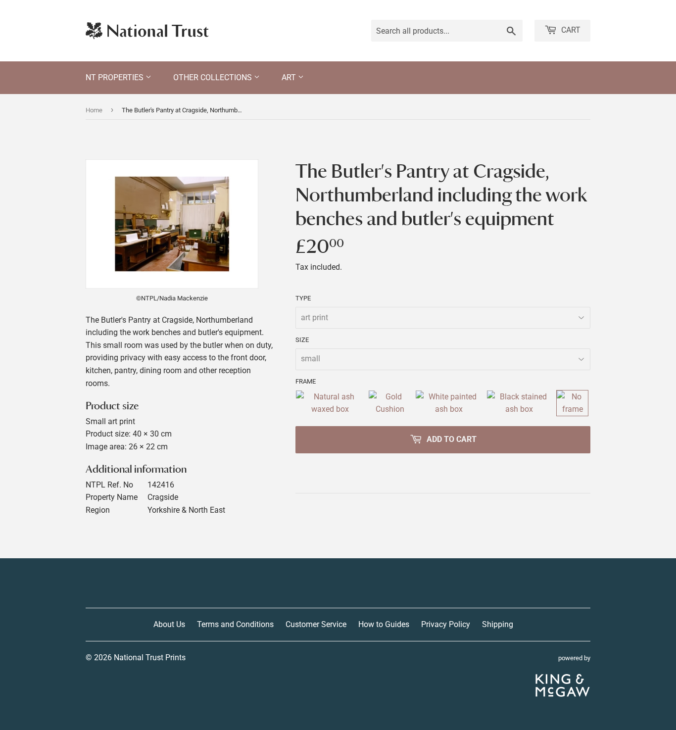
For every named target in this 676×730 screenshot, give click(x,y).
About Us (169, 624)
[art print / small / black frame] (519, 403)
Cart (569, 30)
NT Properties (115, 77)
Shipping (497, 624)
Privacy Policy (445, 624)
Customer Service (316, 624)
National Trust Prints (150, 657)
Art (290, 77)
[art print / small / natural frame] (329, 403)
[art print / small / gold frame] (389, 403)
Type (303, 298)
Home (94, 110)
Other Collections (213, 77)
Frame (305, 381)
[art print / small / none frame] (572, 403)
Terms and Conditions (235, 624)
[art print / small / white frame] (448, 403)
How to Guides (383, 624)
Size (302, 339)
